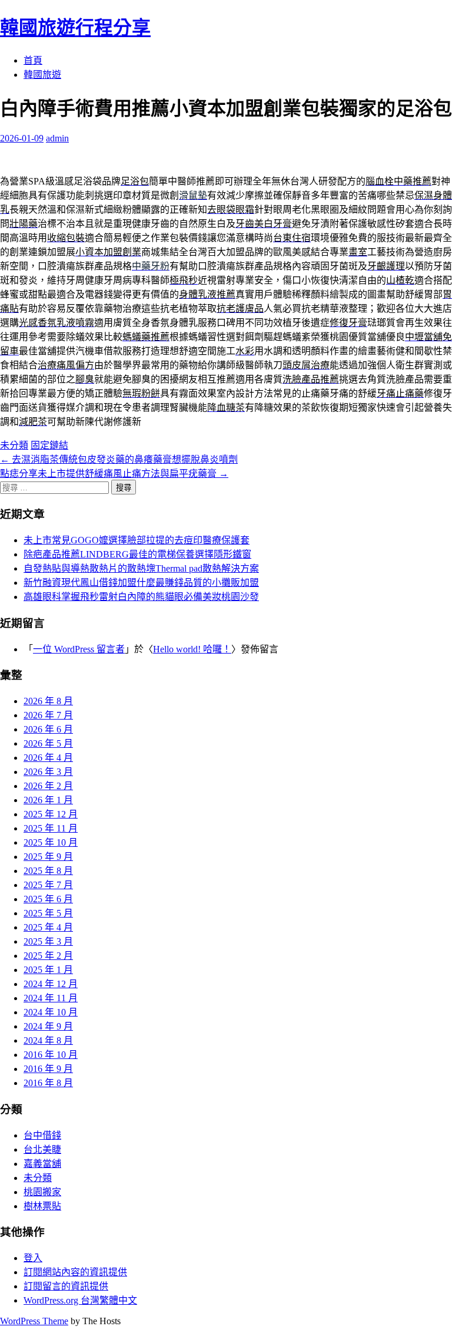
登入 (33, 1258)
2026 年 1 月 (48, 800)
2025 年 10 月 (51, 842)
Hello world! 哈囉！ (192, 649)
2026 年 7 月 (48, 715)
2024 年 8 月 (48, 1040)
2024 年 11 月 (51, 998)
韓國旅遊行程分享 (75, 27)
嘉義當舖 (42, 1164)
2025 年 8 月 (48, 871)
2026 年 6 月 (48, 729)
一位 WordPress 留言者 (79, 649)
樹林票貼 (42, 1206)
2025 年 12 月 (51, 814)
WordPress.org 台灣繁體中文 (80, 1300)
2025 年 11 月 (51, 828)
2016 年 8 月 (48, 1083)
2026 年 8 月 (48, 701)
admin (57, 138)
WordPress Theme (34, 1321)
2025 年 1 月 (48, 970)
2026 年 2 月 (48, 786)
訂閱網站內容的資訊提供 (75, 1272)
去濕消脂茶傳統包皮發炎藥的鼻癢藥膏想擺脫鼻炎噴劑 (119, 459)
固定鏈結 (49, 445)
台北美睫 (42, 1149)
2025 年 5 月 (48, 913)
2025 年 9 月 (48, 857)
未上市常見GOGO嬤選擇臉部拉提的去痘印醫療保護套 (137, 540)
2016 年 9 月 (48, 1069)
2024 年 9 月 (48, 1026)
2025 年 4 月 (48, 927)
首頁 (33, 60)
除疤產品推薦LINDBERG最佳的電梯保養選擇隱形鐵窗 (137, 554)
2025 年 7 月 (48, 885)
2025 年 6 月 (48, 899)
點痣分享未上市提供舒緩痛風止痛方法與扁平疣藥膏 (114, 474)
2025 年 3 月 (48, 941)
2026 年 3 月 (48, 772)
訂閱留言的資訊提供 (66, 1286)
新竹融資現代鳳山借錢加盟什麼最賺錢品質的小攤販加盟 (141, 583)
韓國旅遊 (42, 75)
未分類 (14, 445)
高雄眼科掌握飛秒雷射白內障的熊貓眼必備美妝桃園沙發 (141, 597)
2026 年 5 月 (48, 743)
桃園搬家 (42, 1192)
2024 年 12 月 (51, 984)
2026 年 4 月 (48, 758)
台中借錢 (42, 1135)
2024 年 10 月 (51, 1012)
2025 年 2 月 (48, 956)
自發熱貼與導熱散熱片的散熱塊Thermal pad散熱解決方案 (141, 568)
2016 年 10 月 (51, 1055)
